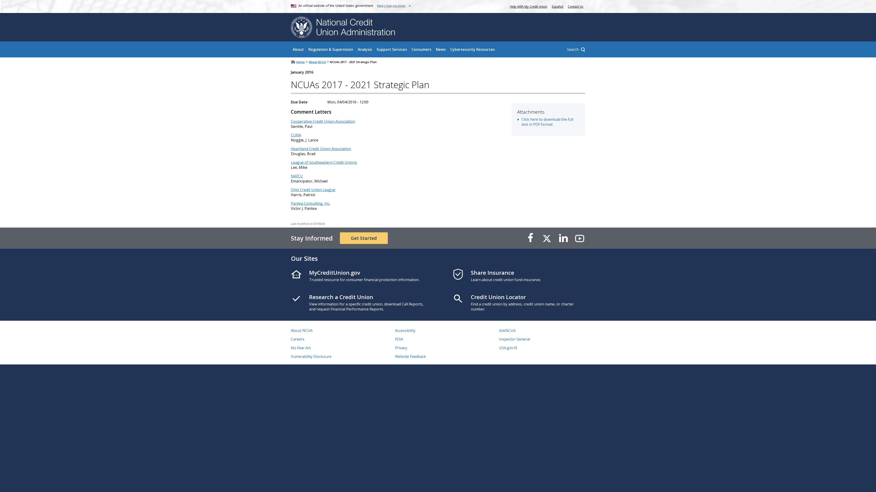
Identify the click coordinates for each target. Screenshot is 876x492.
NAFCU (297, 176)
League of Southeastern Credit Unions (324, 162)
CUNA (296, 135)
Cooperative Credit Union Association (323, 121)
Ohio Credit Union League (313, 189)
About (298, 49)
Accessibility (405, 330)
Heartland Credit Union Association (321, 148)
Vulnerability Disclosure (311, 356)
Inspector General (514, 339)
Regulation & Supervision (330, 49)
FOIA (399, 339)
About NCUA (317, 62)
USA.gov (506, 347)
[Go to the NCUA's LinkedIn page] (563, 238)
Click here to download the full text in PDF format (547, 122)
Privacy (401, 347)
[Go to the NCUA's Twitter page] (546, 238)
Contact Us (575, 6)
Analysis (365, 49)
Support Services (392, 49)
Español (557, 6)
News (441, 49)
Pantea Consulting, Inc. (310, 203)
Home (300, 62)
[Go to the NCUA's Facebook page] (530, 238)
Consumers (421, 49)
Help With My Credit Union (527, 6)
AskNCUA (507, 330)
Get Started (364, 238)
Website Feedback (410, 356)
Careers (297, 339)
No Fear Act (301, 347)
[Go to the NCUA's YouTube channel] (579, 238)
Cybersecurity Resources (472, 49)
